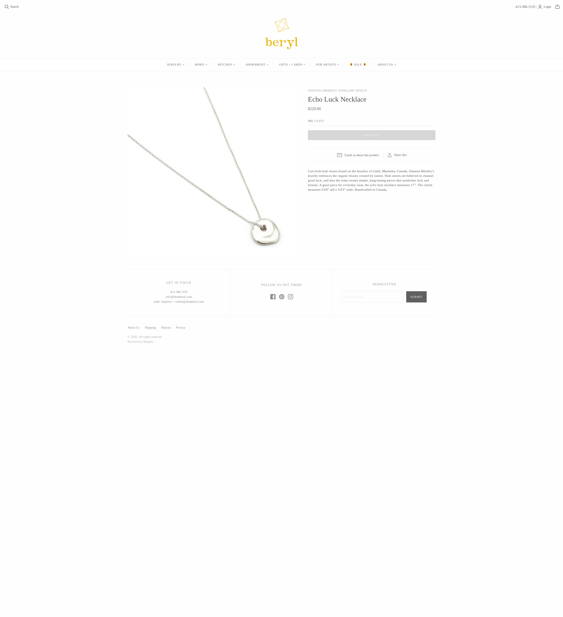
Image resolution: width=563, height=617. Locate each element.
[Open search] (7, 7)
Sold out (371, 135)
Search (14, 6)
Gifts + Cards (290, 64)
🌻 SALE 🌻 (358, 64)
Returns (166, 327)
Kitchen (225, 64)
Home (199, 64)
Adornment (255, 64)
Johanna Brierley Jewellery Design (337, 90)
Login (547, 6)
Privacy (180, 327)
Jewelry (174, 64)
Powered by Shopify (140, 341)
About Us (385, 64)
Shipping (150, 327)
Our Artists (326, 64)
